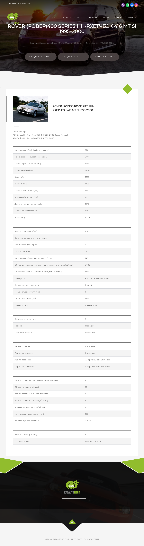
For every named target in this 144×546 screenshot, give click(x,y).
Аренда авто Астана (73, 57)
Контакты (130, 18)
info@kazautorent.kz (19, 3)
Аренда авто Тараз (104, 57)
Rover (55, 43)
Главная (54, 18)
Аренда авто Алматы (40, 57)
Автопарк (68, 18)
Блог (79, 18)
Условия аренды (112, 18)
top (72, 526)
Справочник (93, 18)
